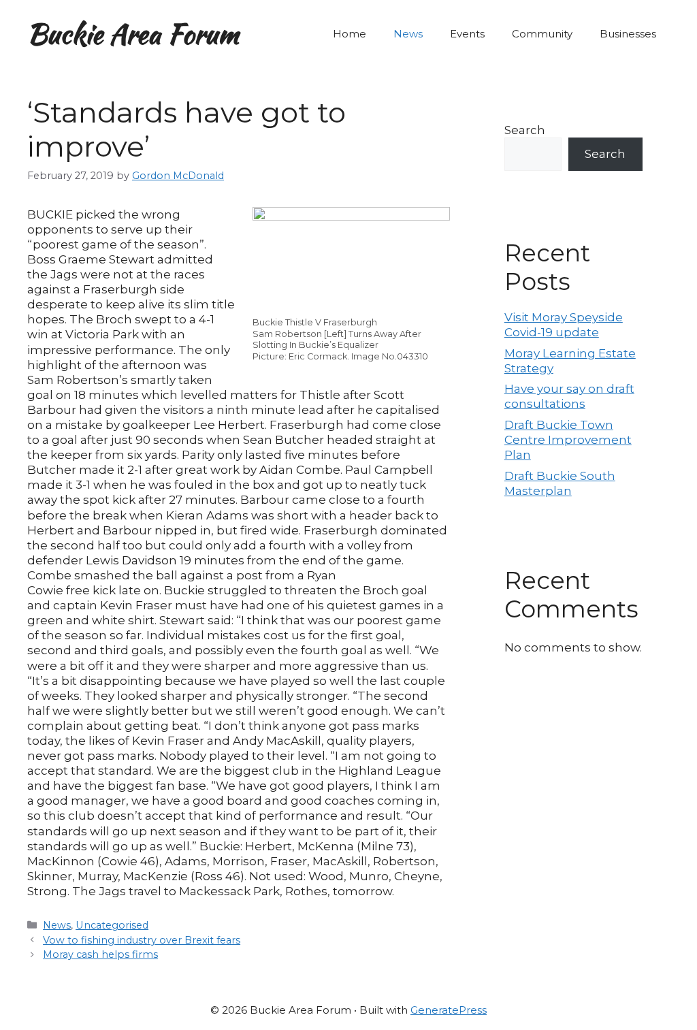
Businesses (628, 33)
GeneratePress (448, 1009)
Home (349, 33)
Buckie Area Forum (133, 34)
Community (542, 33)
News (408, 33)
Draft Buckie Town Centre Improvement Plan (568, 440)
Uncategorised (112, 925)
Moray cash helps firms (100, 954)
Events (467, 33)
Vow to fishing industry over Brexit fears (141, 940)
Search (524, 130)
